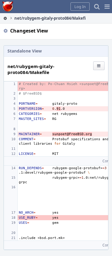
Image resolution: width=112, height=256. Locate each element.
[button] (107, 6)
